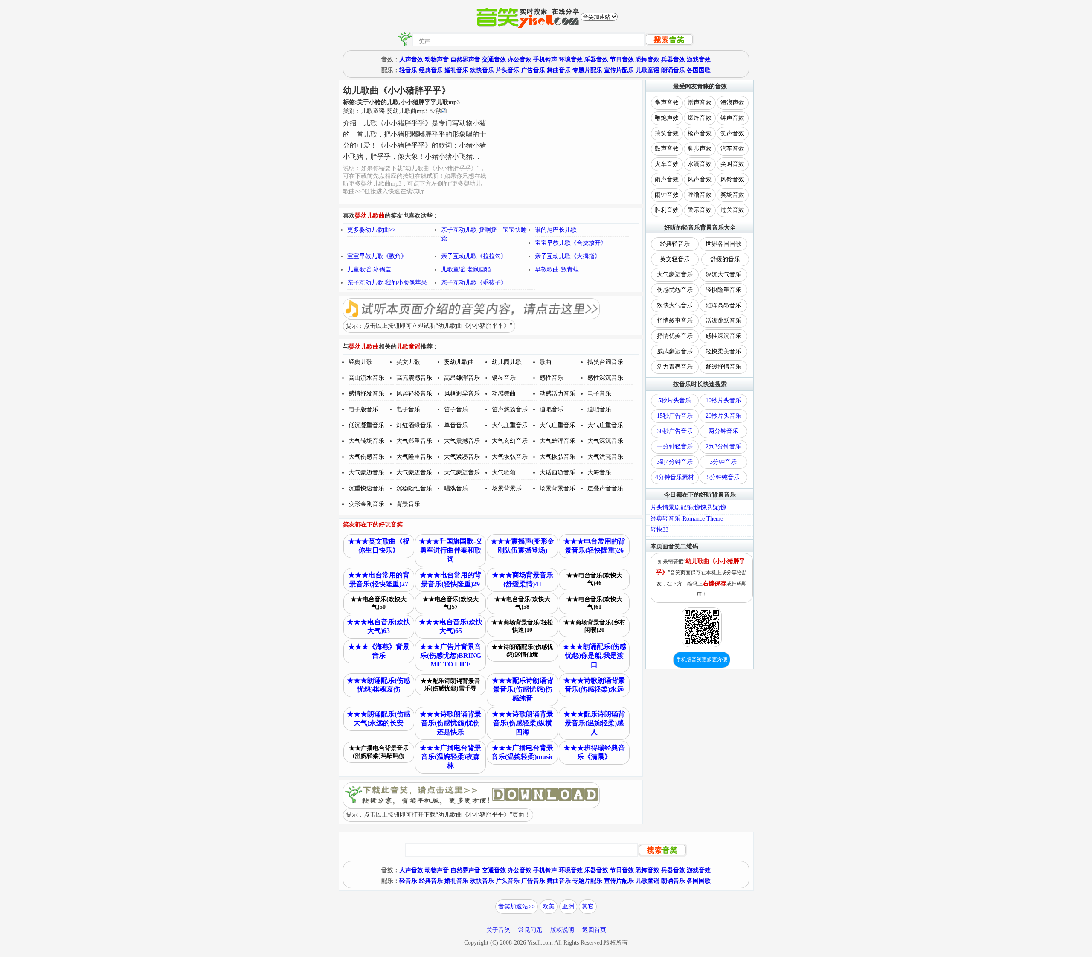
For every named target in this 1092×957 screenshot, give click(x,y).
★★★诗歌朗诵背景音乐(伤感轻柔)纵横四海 (522, 723)
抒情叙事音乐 (675, 320)
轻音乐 (408, 70)
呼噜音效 (700, 195)
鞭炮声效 (667, 118)
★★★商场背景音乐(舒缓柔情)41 (522, 579)
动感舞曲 (504, 393)
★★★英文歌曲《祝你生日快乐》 (379, 546)
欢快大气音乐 (675, 305)
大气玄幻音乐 (510, 441)
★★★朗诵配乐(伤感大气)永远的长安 (378, 718)
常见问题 (530, 930)
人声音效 (411, 59)
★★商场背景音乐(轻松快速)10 (522, 626)
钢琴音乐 (504, 378)
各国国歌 (699, 70)
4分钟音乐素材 (674, 477)
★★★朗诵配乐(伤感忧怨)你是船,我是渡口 (594, 655)
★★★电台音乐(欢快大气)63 (378, 626)
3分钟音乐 (723, 462)
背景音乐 (408, 504)
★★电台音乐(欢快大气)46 (594, 579)
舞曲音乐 (559, 70)
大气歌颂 (504, 472)
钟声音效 (732, 118)
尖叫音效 (732, 164)
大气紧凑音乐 (462, 457)
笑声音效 (732, 133)
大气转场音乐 (366, 441)
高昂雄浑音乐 (462, 378)
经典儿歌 (360, 362)
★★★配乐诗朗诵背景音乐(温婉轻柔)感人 (594, 723)
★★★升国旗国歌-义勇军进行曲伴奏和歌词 (450, 550)
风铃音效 (732, 179)
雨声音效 (667, 179)
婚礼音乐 (456, 70)
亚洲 (568, 906)
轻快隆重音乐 (723, 290)
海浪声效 (732, 102)
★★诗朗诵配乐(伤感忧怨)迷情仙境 (522, 651)
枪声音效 (700, 133)
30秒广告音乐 (675, 431)
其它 (588, 906)
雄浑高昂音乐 (723, 305)
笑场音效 (732, 195)
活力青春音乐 (675, 367)
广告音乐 (533, 70)
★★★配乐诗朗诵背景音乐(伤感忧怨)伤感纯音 (522, 689)
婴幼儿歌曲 (459, 362)
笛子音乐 (456, 409)
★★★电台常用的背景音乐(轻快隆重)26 (594, 546)
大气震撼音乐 (462, 441)
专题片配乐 (587, 70)
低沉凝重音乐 (366, 425)
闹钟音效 (667, 195)
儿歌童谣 (647, 70)
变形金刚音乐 (366, 504)
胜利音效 (667, 210)
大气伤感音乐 (366, 457)
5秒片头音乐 (674, 400)
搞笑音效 (667, 133)
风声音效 (700, 179)
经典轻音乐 (675, 244)
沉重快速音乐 (366, 488)
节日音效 (622, 59)
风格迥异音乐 (462, 393)
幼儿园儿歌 (507, 362)
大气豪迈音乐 (366, 472)
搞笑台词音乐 (605, 362)
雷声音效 (700, 102)
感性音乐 (551, 378)
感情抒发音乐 (366, 393)
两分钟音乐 (723, 431)
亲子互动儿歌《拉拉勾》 (474, 256)
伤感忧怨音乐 (675, 290)
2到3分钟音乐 (723, 446)
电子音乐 (599, 393)
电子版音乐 (363, 409)
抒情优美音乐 (675, 336)
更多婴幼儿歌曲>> (371, 230)
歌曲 (546, 362)
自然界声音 (465, 59)
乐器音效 (596, 59)
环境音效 (571, 59)
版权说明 (562, 930)
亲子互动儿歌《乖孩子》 (474, 282)
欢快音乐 (482, 70)
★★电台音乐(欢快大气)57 (451, 603)
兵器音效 (673, 59)
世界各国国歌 (723, 244)
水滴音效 (700, 164)
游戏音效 (699, 59)
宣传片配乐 (619, 70)
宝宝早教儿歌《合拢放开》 (571, 243)
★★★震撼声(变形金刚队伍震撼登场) (522, 546)
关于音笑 (498, 930)
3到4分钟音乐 (675, 462)
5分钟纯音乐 (723, 477)
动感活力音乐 (557, 393)
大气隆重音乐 (414, 457)
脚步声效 (700, 148)
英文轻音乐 (675, 259)
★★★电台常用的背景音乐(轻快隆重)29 (450, 579)
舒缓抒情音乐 (723, 367)
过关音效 (732, 210)
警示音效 (700, 210)
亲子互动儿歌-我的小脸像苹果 (387, 282)
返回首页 (594, 930)
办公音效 (519, 59)
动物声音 (437, 59)
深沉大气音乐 (723, 274)
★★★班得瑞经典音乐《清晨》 (594, 752)
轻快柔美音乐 (723, 351)
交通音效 (494, 59)
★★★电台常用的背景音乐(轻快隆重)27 (379, 579)
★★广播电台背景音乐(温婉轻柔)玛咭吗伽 (379, 752)
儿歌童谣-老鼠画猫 (466, 269)
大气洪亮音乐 (605, 457)
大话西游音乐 (557, 472)
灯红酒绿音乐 (414, 425)
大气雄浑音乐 (557, 441)
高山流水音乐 (366, 378)
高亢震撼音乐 (414, 378)
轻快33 (659, 529)
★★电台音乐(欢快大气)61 (594, 603)
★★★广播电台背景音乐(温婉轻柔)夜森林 (450, 756)
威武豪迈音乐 (675, 351)
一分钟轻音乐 (675, 446)
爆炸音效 (700, 118)
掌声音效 (667, 102)
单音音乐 (456, 425)
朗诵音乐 (673, 70)
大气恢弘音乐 (510, 457)
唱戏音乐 (456, 488)
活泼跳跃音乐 (723, 320)
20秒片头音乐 (723, 416)
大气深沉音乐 (605, 441)
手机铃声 (545, 59)
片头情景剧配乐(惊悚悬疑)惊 (688, 507)
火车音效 (667, 164)
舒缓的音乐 (725, 259)
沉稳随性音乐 (414, 488)
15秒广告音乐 (675, 416)
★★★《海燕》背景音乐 (379, 651)
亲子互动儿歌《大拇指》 (568, 256)
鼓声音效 (667, 148)
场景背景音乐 (557, 488)
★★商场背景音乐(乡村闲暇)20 (594, 626)
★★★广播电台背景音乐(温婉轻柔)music (522, 752)
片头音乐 (508, 70)
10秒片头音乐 (723, 400)
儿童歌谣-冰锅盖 (369, 269)
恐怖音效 (647, 59)
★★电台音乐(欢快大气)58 (522, 603)
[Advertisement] (565, 142)
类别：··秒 (392, 111)
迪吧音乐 (551, 409)
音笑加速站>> (516, 906)
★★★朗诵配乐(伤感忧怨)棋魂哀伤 (378, 685)
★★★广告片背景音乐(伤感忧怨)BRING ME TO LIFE (450, 655)
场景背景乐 (507, 488)
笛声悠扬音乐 (510, 409)
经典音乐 (431, 70)
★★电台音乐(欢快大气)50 (379, 603)
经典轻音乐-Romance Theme (687, 518)
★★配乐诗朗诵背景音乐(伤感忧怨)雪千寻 (450, 685)
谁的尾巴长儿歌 (556, 230)
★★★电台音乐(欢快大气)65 (450, 626)
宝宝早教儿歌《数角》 (377, 256)
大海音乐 (599, 472)
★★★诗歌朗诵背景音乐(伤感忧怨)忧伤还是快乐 (450, 723)
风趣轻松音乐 (414, 393)
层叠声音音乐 (605, 488)
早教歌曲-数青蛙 (557, 269)
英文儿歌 (408, 362)
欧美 (549, 906)
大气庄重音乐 (510, 425)
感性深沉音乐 (605, 378)
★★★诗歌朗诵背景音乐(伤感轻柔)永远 (594, 685)
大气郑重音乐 (414, 441)
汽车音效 (732, 148)
